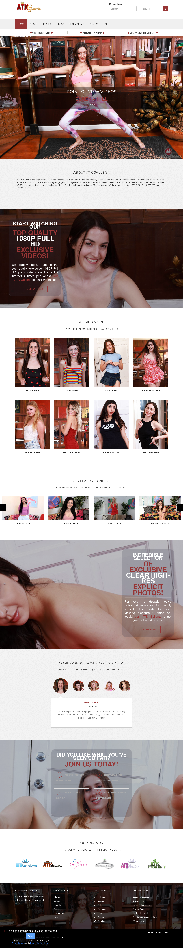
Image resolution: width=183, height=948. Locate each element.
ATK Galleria (99, 905)
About (33, 24)
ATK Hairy (98, 913)
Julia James (72, 390)
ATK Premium (100, 921)
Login (158, 932)
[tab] (60, 686)
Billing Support (139, 901)
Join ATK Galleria (148, 616)
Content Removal (140, 913)
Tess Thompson (150, 452)
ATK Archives (99, 897)
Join (106, 24)
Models (46, 24)
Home (21, 24)
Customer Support (141, 897)
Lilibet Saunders (150, 390)
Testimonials (76, 24)
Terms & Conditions (141, 905)
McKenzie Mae (32, 452)
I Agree (30, 936)
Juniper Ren (111, 390)
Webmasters (138, 921)
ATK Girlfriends (100, 909)
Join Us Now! (35, 289)
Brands (93, 24)
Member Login (115, 4)
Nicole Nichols (72, 452)
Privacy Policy (139, 909)
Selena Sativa (111, 452)
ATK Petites (99, 917)
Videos (60, 24)
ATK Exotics (99, 901)
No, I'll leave (44, 943)
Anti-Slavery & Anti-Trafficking (146, 917)
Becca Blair (33, 390)
